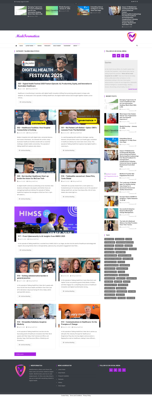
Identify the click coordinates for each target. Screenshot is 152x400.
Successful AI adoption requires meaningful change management (127, 210)
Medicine (110, 278)
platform (109, 288)
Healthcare (110, 255)
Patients (123, 285)
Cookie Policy (65, 395)
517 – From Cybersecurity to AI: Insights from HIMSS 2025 (41, 236)
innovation (122, 268)
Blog (21, 45)
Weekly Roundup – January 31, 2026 (65, 8)
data (128, 245)
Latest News (29, 45)
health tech (110, 262)
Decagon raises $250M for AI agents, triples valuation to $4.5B (128, 198)
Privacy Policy (87, 395)
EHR (133, 249)
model (121, 278)
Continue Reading (26, 102)
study (120, 295)
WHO (130, 298)
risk (132, 291)
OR (126, 281)
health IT (127, 259)
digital (109, 249)
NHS (118, 281)
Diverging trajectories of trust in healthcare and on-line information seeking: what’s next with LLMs (35, 10)
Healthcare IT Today (113, 259)
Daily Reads (61, 373)
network (131, 278)
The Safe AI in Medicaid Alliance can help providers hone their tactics (128, 223)
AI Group (109, 242)
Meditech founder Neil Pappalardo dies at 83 (127, 174)
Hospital (124, 265)
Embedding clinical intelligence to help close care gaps (97, 8)
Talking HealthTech (33, 89)
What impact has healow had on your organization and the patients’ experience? (128, 116)
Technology (110, 298)
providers (110, 291)
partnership (110, 285)
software (109, 295)
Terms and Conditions (76, 395)
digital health (121, 249)
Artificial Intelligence (125, 242)
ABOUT (109, 239)
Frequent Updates (63, 376)
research (121, 291)
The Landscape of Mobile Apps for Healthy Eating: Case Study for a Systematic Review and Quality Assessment (128, 186)
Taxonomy (67, 45)
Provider (121, 288)
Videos (39, 45)
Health (120, 252)
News (108, 281)
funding (109, 252)
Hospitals (110, 268)
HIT (121, 262)
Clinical (109, 245)
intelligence (110, 272)
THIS (121, 298)
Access (120, 239)
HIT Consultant (111, 265)
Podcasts (47, 45)
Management (111, 275)
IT (121, 272)
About (75, 45)
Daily (119, 245)
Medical (123, 275)
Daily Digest (57, 45)
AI (128, 239)
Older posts (20, 354)
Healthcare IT (124, 255)
